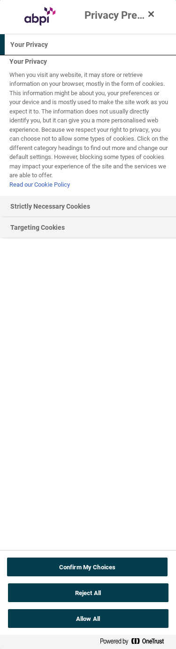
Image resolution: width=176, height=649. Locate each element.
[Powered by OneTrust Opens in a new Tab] (135, 643)
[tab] (88, 44)
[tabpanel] (89, 125)
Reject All (88, 593)
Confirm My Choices (87, 567)
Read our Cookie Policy (39, 184)
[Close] (151, 14)
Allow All (88, 618)
